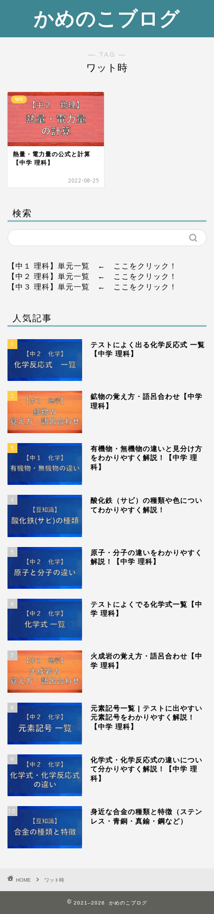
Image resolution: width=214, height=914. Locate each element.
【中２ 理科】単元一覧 (48, 276)
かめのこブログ (107, 17)
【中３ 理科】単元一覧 (48, 286)
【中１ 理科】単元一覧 (48, 266)
